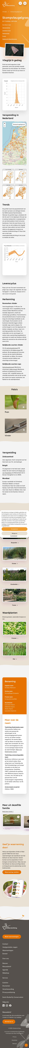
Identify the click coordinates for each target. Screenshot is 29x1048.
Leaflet (16, 121)
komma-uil (15, 352)
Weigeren (14, 533)
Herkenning (5, 33)
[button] (4, 123)
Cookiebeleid (13, 536)
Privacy (14, 1036)
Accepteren (14, 529)
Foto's (4, 36)
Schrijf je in (9, 1021)
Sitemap (14, 1043)
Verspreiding (6, 28)
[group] (11, 828)
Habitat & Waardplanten (9, 39)
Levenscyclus (6, 30)
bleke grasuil (17, 350)
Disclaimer (14, 1040)
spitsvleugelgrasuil (12, 348)
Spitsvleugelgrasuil (8, 367)
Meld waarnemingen (12, 936)
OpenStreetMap (21, 121)
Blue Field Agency (18, 1033)
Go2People (21, 1031)
